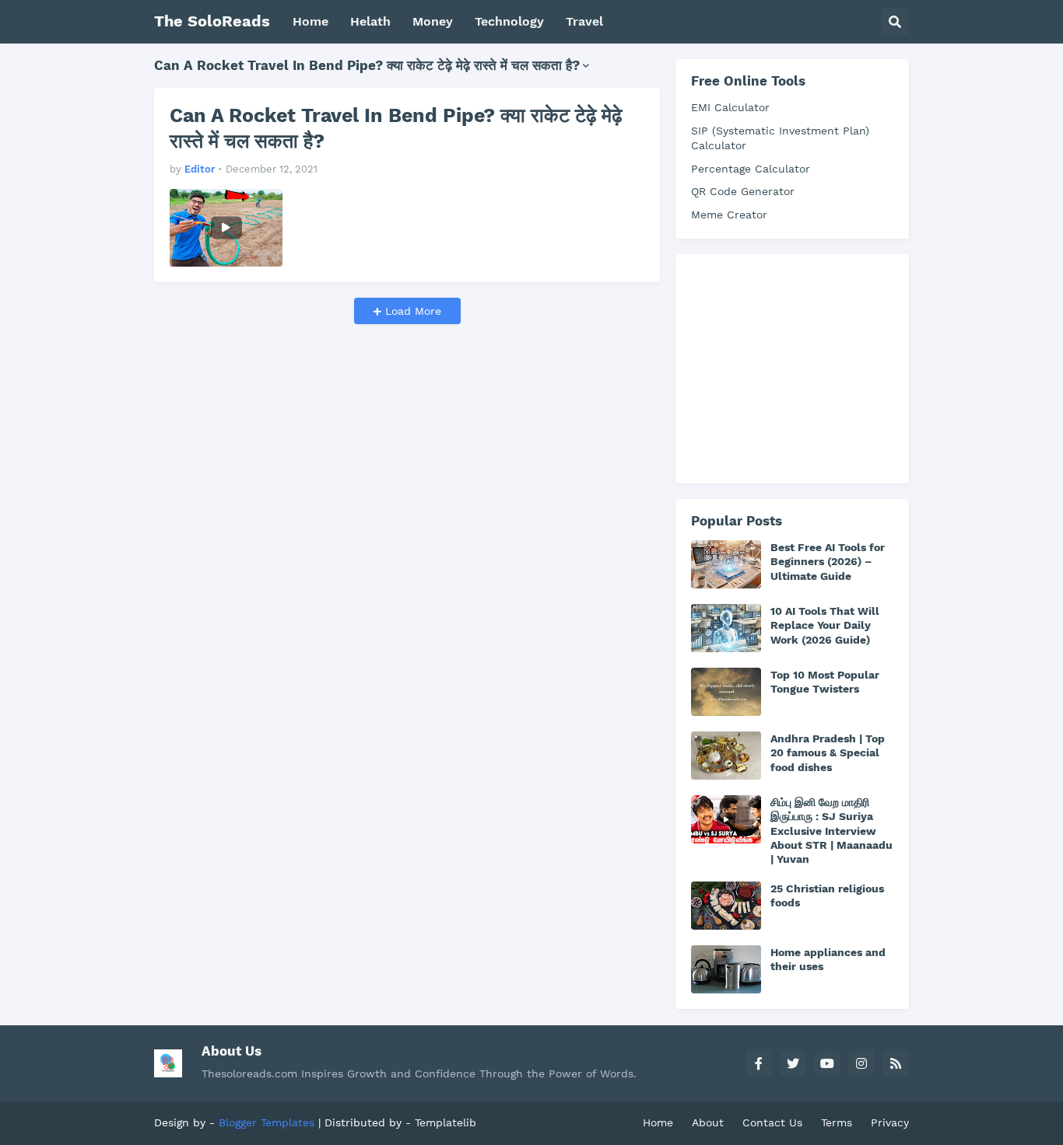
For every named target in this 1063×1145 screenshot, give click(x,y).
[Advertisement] (807, 367)
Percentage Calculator (750, 168)
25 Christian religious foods (827, 895)
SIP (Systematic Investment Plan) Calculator (780, 138)
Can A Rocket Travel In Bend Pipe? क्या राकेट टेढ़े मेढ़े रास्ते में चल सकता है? (396, 128)
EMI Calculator (730, 107)
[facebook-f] (759, 1063)
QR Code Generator (743, 191)
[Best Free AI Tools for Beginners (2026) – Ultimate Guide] (726, 564)
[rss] (895, 1063)
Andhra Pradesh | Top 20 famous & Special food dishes (827, 752)
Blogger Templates (266, 1122)
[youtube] (827, 1063)
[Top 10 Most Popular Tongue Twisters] (726, 692)
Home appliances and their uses (828, 959)
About (708, 1122)
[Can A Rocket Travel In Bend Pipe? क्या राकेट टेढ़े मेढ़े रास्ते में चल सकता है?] (226, 228)
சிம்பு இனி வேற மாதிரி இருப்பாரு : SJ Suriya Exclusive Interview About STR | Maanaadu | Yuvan (831, 830)
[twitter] (793, 1063)
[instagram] (861, 1063)
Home (658, 1122)
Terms (836, 1122)
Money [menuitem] (432, 21)
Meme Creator (729, 214)
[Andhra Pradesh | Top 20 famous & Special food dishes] (726, 755)
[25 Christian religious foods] (726, 905)
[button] (895, 22)
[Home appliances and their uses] (726, 969)
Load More (411, 311)
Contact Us (772, 1122)
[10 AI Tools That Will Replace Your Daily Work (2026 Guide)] (726, 628)
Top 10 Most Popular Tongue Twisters (824, 681)
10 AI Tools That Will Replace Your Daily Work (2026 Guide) (824, 625)
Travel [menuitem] (584, 21)
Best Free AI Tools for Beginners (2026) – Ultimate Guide (827, 561)
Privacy (890, 1122)
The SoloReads (212, 21)
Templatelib (445, 1122)
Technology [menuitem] (509, 21)
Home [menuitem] (310, 21)
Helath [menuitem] (370, 21)
